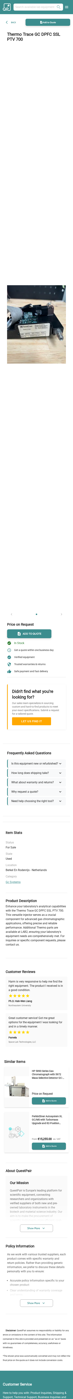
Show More (33, 1228)
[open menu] (66, 7)
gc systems (13, 882)
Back (13, 22)
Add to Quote (49, 22)
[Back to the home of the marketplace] (7, 7)
